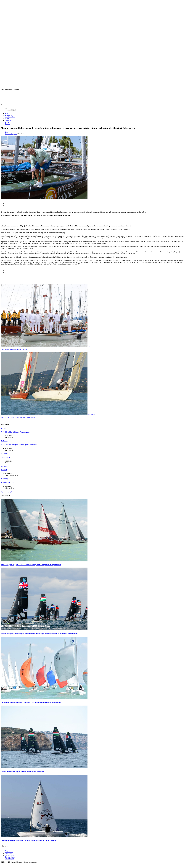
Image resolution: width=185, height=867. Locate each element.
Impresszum (8, 853)
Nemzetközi (8, 115)
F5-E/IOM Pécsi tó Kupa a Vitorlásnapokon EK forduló (19, 444)
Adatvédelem (9, 852)
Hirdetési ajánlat (9, 857)
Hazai (6, 113)
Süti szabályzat (9, 859)
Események (8, 120)
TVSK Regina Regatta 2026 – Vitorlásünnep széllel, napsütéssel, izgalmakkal (31, 565)
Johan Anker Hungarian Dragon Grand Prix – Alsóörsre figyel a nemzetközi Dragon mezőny (31, 702)
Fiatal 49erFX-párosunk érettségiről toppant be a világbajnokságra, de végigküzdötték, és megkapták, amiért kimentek (39, 633)
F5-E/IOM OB (5, 457)
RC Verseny (4, 428)
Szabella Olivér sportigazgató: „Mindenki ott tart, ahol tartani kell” (23, 771)
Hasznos (7, 124)
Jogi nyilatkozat (9, 855)
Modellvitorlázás (10, 117)
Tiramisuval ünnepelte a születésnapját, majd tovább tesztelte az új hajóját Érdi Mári (28, 840)
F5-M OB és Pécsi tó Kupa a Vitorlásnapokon (15, 432)
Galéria (7, 122)
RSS (6, 850)
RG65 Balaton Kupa (7, 482)
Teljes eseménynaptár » (7, 492)
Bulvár (7, 118)
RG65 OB (4, 470)
